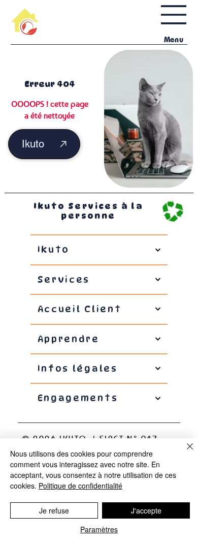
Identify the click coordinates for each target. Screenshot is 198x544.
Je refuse (54, 510)
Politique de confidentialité (80, 485)
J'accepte (146, 510)
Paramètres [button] (99, 529)
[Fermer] (184, 452)
